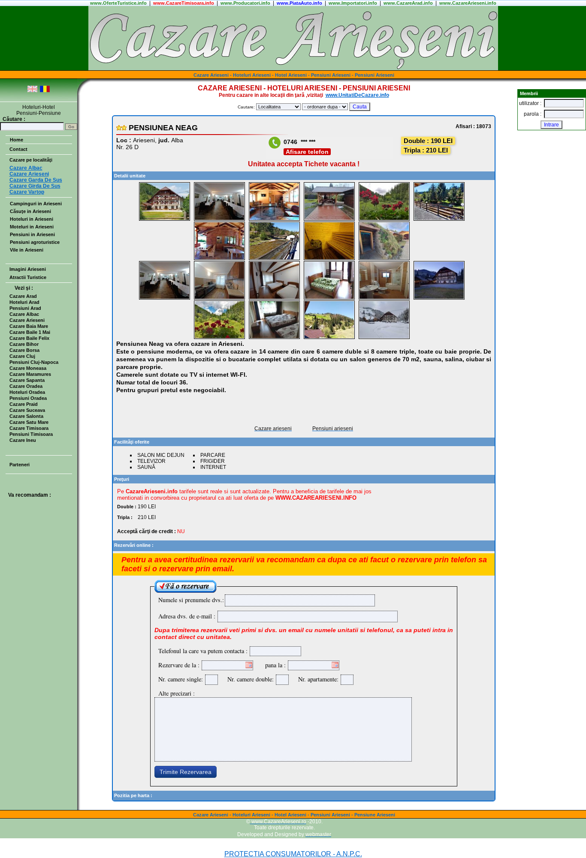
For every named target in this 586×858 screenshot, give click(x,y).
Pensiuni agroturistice (35, 242)
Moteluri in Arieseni (32, 226)
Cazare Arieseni (27, 320)
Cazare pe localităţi (30, 159)
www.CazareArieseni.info (467, 3)
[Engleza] (32, 90)
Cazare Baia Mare (28, 326)
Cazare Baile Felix (29, 338)
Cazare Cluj (22, 356)
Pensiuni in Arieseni (32, 234)
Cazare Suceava (27, 410)
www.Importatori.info (353, 3)
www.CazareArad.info (408, 3)
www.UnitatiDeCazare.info (357, 95)
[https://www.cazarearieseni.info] (293, 69)
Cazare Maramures (30, 374)
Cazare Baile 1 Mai (29, 332)
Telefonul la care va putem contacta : (203, 651)
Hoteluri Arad (24, 302)
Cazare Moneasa (27, 368)
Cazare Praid (23, 404)
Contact (18, 149)
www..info (118, 3)
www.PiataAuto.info (299, 3)
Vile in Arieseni (26, 249)
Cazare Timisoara (28, 428)
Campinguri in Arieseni (36, 203)
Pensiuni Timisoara (31, 434)
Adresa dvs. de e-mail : (186, 616)
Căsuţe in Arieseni (30, 211)
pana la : (275, 665)
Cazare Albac (24, 314)
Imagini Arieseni (27, 269)
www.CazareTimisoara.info (183, 3)
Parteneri (19, 464)
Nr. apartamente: (316, 679)
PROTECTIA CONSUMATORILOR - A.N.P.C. (293, 854)
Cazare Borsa (24, 350)
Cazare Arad (23, 296)
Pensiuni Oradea (28, 398)
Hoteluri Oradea (27, 392)
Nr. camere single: (180, 679)
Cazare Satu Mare (28, 422)
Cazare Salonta (26, 416)
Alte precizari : (176, 693)
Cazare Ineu (22, 440)
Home (16, 139)
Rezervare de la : (178, 665)
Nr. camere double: (248, 679)
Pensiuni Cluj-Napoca (33, 362)
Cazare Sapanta (27, 380)
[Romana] (45, 90)
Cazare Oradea (25, 386)
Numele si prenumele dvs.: (191, 600)
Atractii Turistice (27, 277)
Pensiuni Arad (25, 308)
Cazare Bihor (24, 344)
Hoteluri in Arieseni (31, 219)
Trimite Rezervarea (185, 771)
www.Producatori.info (245, 3)
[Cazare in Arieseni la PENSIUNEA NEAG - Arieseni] (164, 219)
